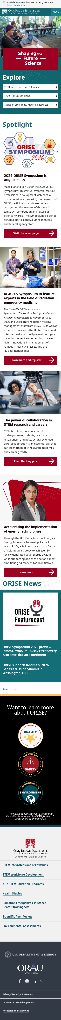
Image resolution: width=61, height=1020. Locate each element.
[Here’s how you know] (30, 4)
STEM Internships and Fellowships (22, 87)
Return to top (10, 689)
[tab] (30, 651)
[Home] (21, 11)
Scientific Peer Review (17, 916)
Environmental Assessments (22, 926)
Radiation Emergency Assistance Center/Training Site (24, 905)
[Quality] (31, 735)
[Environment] (31, 793)
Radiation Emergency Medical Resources (26, 104)
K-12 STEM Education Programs (23, 884)
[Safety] (31, 764)
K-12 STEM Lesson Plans (17, 95)
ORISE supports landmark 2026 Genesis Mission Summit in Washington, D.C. (26, 669)
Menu (56, 11)
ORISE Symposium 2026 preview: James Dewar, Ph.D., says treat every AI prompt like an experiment (30, 650)
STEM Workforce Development (23, 874)
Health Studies (12, 893)
